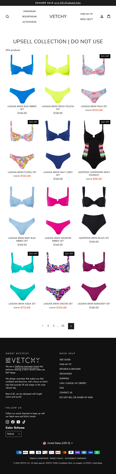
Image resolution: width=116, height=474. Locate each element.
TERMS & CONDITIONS (39, 458)
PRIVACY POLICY (56, 458)
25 (62, 326)
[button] (108, 16)
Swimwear (29, 11)
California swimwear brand (27, 366)
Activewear (29, 22)
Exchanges (66, 373)
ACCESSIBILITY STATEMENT (75, 458)
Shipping (64, 378)
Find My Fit (86, 14)
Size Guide (65, 359)
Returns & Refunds (70, 369)
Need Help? (86, 19)
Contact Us (66, 392)
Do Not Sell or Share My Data (76, 397)
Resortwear (29, 16)
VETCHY (58, 16)
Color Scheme (15, 428)
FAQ (62, 387)
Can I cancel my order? (73, 383)
